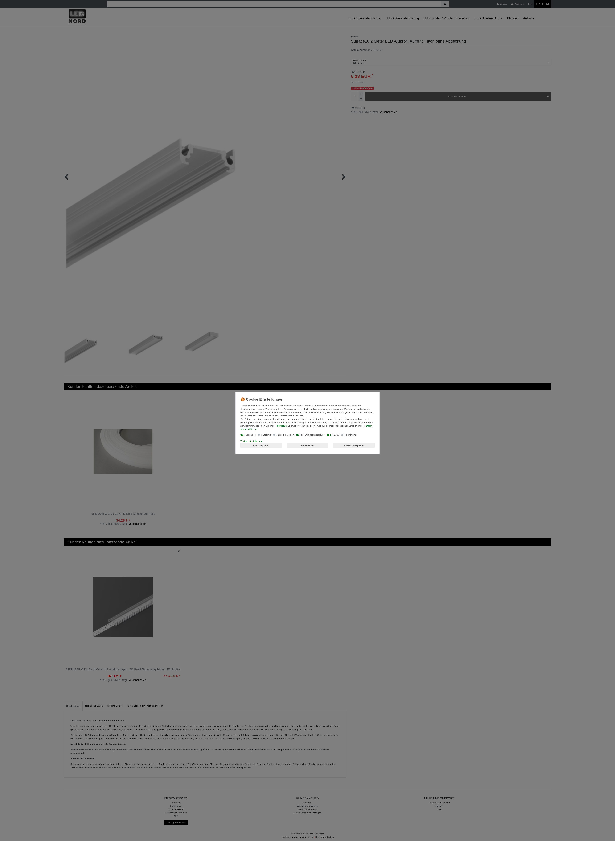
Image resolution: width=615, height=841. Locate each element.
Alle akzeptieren (261, 445)
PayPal (335, 434)
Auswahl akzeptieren (353, 445)
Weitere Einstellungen (251, 441)
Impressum (281, 426)
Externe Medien (286, 434)
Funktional (351, 434)
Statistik (267, 434)
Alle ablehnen (307, 445)
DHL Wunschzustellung (313, 434)
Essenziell (251, 434)
